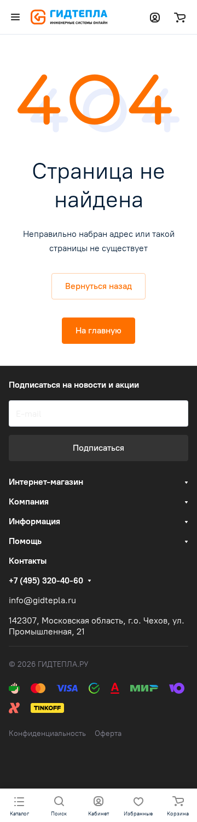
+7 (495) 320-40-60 (46, 581)
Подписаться (98, 448)
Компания (29, 501)
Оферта (108, 733)
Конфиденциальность (47, 733)
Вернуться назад (98, 286)
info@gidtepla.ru (42, 600)
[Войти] (155, 17)
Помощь (25, 541)
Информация (34, 521)
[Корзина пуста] (180, 17)
